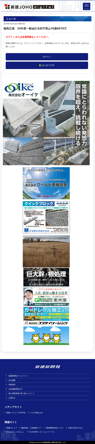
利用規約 (12, 384)
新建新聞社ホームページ (18, 376)
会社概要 (12, 380)
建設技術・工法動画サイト (31, 428)
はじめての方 (48, 65)
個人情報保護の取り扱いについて (22, 393)
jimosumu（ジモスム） (16, 432)
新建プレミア (12, 428)
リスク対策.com (36, 413)
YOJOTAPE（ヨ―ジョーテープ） (42, 432)
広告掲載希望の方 (15, 389)
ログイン (47, 56)
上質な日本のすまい (75, 428)
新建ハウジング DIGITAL (16, 413)
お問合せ (12, 398)
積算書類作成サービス (55, 428)
